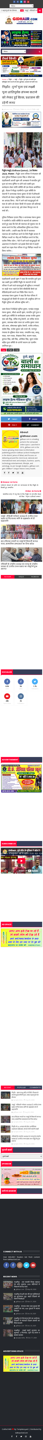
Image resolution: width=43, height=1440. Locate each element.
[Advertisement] (21, 602)
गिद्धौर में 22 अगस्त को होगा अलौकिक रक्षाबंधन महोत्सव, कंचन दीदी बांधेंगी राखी (25, 1127)
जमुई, (37, 109)
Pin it (14, 425)
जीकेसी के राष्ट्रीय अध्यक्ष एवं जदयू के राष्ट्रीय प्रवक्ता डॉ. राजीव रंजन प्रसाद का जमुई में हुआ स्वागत (19, 566)
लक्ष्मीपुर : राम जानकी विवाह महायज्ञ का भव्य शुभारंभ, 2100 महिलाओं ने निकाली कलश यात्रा (27, 1284)
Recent (7, 1087)
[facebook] (14, 2)
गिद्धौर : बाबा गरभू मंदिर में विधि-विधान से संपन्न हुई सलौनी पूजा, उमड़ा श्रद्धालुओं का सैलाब (25, 1095)
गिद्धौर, (34, 109)
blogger (7, 577)
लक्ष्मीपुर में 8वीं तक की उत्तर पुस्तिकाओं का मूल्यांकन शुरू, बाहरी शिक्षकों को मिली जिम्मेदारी (27, 1296)
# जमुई (17, 350)
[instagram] (25, 2)
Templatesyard (22, 1429)
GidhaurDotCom (21, 1433)
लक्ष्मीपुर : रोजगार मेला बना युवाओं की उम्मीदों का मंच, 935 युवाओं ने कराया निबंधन (27, 1308)
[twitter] (21, 2)
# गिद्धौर (10, 350)
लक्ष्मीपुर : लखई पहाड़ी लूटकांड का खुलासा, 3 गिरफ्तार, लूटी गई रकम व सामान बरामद (27, 1332)
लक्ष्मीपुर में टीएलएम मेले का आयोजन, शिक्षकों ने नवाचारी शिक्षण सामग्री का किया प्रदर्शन (27, 1320)
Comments (35, 1087)
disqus (21, 577)
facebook (35, 577)
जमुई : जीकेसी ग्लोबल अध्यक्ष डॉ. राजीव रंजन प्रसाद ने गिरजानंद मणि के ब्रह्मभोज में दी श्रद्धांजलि (19, 518)
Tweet (14, 419)
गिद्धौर (10, 79)
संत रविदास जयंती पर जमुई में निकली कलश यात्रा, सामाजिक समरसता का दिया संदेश (19, 542)
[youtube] (28, 2)
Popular (21, 1087)
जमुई (7, 10)
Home (4, 79)
